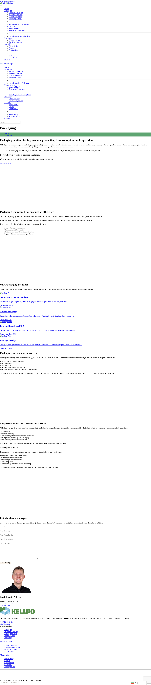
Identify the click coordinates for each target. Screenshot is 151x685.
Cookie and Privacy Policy (9, 682)
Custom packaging (15, 17)
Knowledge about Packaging (19, 24)
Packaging (8, 11)
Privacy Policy (9, 667)
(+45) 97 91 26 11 (6, 622)
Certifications (13, 50)
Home (6, 9)
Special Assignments (16, 42)
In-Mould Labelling (16, 15)
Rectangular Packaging (12, 647)
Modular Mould (14, 28)
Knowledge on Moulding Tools (20, 36)
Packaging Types (6, 641)
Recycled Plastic (14, 58)
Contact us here (5, 163)
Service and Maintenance (17, 30)
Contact (7, 60)
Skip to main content (7, 1)
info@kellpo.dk (5, 624)
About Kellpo (13, 46)
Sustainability (13, 56)
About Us (7, 44)
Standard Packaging (16, 13)
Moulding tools (9, 26)
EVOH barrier (9, 651)
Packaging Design (15, 19)
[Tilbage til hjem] (6, 3)
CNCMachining (14, 40)
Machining (8, 38)
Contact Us (8, 665)
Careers (11, 48)
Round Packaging (10, 645)
